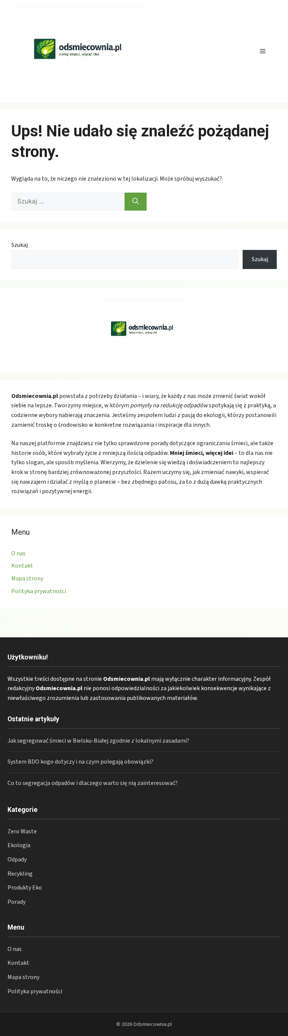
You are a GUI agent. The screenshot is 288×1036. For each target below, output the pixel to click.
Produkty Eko (25, 888)
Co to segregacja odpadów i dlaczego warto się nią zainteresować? (93, 783)
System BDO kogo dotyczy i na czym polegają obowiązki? (80, 762)
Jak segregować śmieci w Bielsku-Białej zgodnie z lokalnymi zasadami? (98, 741)
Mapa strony (27, 578)
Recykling (20, 874)
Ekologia (19, 845)
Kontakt (22, 566)
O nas (18, 553)
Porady (17, 902)
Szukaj (19, 245)
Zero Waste (22, 831)
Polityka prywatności (38, 591)
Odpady (17, 859)
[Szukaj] (135, 202)
